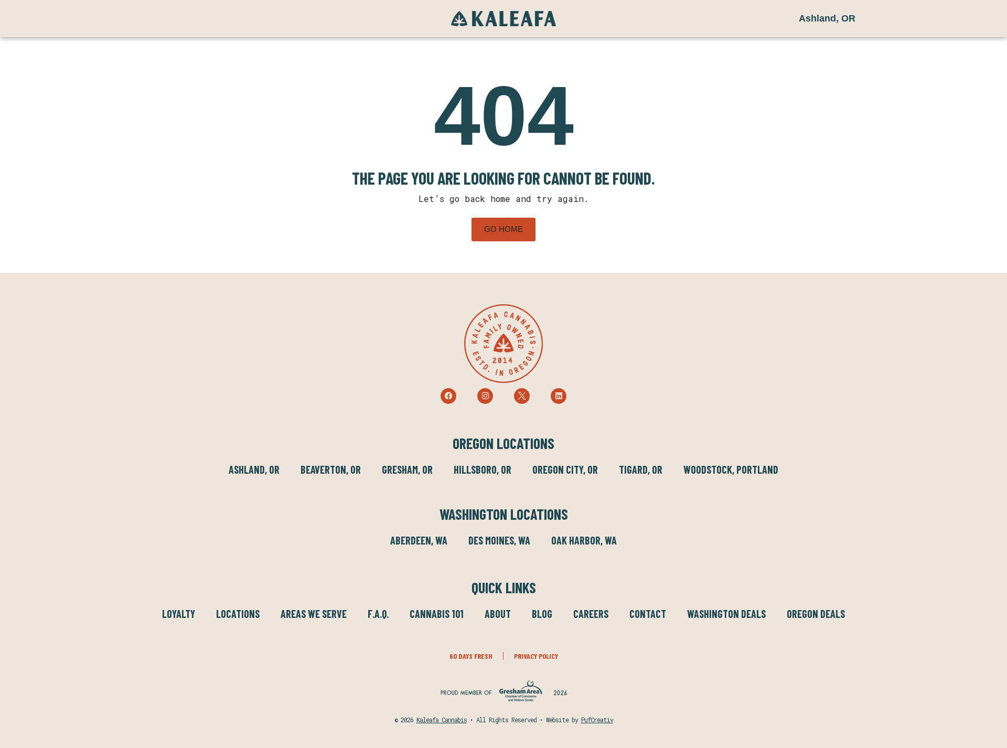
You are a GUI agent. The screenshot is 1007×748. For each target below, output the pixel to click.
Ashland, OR (254, 469)
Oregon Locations (503, 443)
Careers (590, 613)
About (498, 613)
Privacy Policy (536, 655)
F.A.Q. (378, 613)
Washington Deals (726, 613)
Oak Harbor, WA (584, 540)
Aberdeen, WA (418, 540)
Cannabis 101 (437, 613)
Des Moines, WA (499, 540)
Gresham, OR (407, 469)
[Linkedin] (558, 396)
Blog (542, 613)
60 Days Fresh (470, 655)
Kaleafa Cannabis (441, 719)
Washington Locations (504, 514)
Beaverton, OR (331, 469)
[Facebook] (448, 396)
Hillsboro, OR (482, 469)
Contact (647, 613)
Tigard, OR (640, 469)
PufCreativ (597, 719)
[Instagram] (485, 396)
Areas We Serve (314, 613)
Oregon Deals (816, 613)
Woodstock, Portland (730, 469)
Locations (238, 613)
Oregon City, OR (565, 469)
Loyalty (178, 613)
